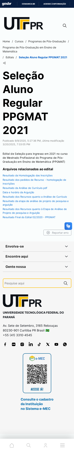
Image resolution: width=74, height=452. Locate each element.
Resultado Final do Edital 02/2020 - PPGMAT (29, 217)
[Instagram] (22, 344)
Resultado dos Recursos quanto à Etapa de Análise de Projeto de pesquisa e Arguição (35, 210)
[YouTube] (56, 344)
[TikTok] (39, 344)
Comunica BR (28, 4)
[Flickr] (13, 344)
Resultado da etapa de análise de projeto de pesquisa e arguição (36, 203)
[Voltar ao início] (24, 301)
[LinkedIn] (30, 344)
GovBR (6, 4)
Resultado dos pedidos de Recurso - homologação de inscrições (34, 181)
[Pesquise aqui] (65, 283)
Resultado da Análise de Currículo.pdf (25, 187)
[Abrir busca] (64, 25)
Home (6, 41)
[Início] (25, 24)
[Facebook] (5, 344)
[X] (48, 344)
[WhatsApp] (65, 344)
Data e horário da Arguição (18, 192)
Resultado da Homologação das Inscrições (28, 175)
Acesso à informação (54, 4)
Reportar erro (60, 232)
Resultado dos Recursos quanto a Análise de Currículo (35, 196)
